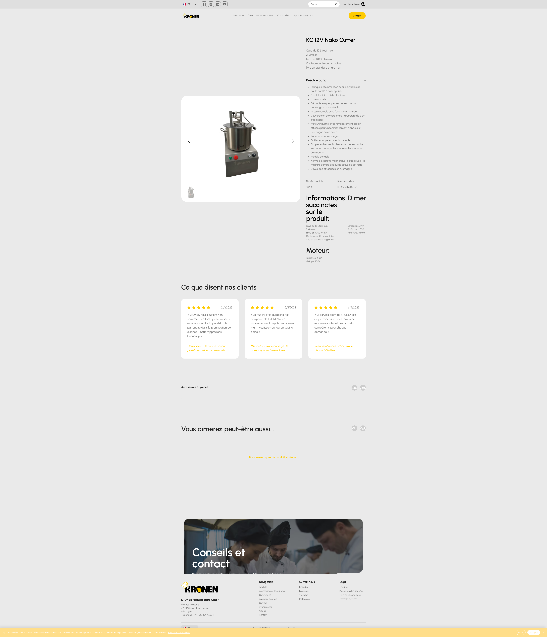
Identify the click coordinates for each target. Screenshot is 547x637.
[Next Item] (293, 141)
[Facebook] (204, 4)
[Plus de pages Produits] (243, 15)
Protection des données (179, 632)
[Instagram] (211, 4)
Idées (520, 632)
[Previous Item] (188, 141)
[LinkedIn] (218, 4)
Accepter (534, 632)
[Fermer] (543, 632)
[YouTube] (225, 4)
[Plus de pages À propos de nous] (312, 15)
